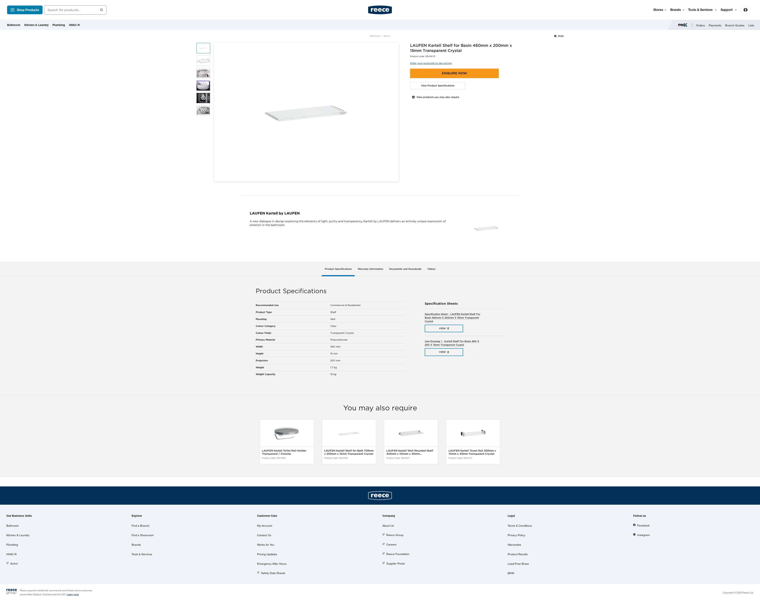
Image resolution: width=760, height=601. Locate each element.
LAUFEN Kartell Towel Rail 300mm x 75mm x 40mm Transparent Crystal (472, 452)
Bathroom (375, 35)
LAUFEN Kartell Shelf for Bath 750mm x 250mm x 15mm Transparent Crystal (349, 452)
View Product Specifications (437, 85)
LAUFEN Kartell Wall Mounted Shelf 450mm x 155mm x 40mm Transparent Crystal (409, 452)
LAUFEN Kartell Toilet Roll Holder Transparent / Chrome (284, 452)
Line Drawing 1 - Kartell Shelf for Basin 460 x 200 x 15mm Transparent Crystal (452, 343)
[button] (394, 112)
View (442, 328)
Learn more (73, 594)
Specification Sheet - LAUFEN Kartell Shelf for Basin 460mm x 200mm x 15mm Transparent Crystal (452, 318)
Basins (387, 35)
